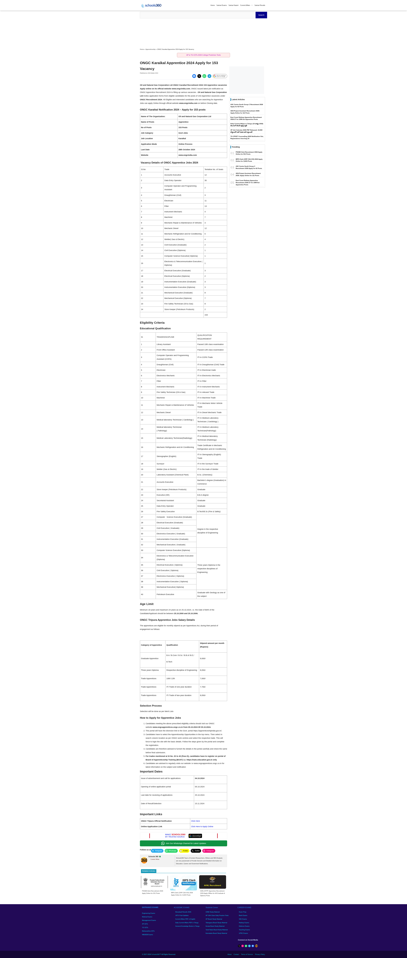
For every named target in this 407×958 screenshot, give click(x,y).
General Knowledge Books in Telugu (187, 926)
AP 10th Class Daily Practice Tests (217, 915)
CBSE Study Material (213, 912)
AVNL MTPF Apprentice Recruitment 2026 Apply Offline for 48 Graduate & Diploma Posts (212, 893)
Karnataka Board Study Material (216, 933)
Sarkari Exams (221, 5)
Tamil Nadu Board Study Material (217, 930)
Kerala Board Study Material (215, 926)
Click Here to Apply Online (202, 826)
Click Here (195, 821)
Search (261, 15)
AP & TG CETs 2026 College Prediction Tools (203, 55)
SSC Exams (243, 919)
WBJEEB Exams (147, 934)
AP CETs (145, 924)
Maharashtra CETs (148, 931)
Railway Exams (244, 922)
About (229, 954)
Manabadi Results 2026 (183, 912)
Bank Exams (243, 915)
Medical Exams (147, 917)
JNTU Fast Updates (182, 915)
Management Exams (149, 920)
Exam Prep (242, 912)
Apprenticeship (150, 49)
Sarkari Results (259, 5)
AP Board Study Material (214, 919)
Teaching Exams (244, 930)
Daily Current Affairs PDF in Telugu (187, 922)
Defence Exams (244, 926)
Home (212, 5)
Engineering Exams (148, 913)
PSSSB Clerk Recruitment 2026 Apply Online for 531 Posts (152, 892)
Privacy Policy (260, 954)
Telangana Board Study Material (216, 922)
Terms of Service (247, 954)
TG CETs (145, 927)
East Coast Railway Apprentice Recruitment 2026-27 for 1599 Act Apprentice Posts (248, 182)
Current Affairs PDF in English (185, 919)
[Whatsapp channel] (183, 843)
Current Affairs (245, 5)
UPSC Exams (243, 933)
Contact (236, 954)
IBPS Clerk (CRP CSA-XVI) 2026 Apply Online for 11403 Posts (182, 894)
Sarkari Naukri (233, 5)
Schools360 (155, 954)
